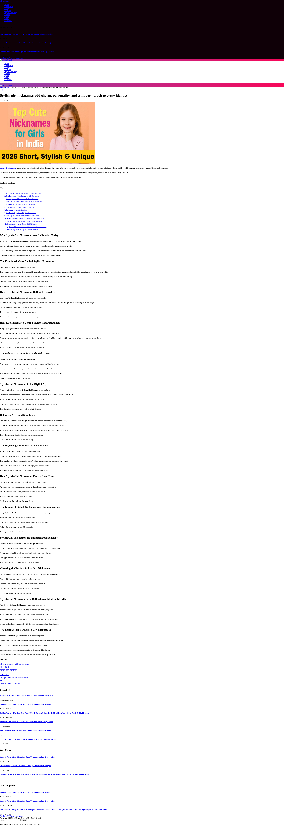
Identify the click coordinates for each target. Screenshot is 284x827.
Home (6, 5)
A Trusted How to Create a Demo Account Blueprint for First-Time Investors (29, 739)
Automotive (8, 7)
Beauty (6, 9)
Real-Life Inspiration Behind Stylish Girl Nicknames (24, 201)
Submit (24, 820)
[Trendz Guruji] (6, 60)
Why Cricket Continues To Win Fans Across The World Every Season (26, 722)
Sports (6, 17)
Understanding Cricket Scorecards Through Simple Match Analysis (25, 704)
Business (7, 11)
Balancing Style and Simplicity (16, 210)
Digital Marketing (10, 13)
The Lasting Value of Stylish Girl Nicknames (22, 230)
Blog (1, 90)
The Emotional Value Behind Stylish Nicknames (22, 196)
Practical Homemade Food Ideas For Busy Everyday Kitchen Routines (26, 34)
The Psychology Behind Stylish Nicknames (21, 213)
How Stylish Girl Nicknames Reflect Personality (22, 199)
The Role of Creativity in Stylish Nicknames (21, 204)
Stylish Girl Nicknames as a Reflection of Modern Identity (27, 227)
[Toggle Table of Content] (1, 188)
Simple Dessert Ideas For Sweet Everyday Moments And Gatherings (25, 43)
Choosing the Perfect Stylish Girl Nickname (22, 224)
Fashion (7, 15)
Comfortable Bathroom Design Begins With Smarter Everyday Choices (27, 52)
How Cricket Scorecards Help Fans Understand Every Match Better (25, 730)
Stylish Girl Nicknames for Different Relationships (24, 221)
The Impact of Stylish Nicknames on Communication (25, 218)
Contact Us (8, 21)
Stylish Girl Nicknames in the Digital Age (20, 207)
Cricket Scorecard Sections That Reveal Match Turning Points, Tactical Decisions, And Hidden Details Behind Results (44, 713)
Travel (6, 19)
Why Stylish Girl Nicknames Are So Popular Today (23, 193)
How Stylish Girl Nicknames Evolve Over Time (22, 216)
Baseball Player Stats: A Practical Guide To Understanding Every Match (27, 695)
